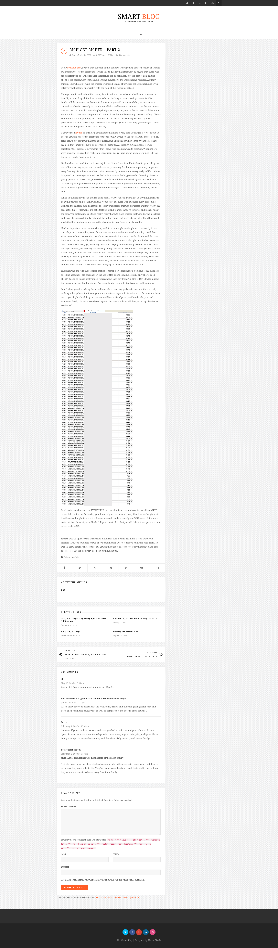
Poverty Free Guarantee (125, 631)
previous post (74, 67)
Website (65, 867)
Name (64, 854)
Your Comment (69, 806)
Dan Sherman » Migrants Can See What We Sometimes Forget (93, 698)
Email (116, 854)
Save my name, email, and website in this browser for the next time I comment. (104, 880)
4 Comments (124, 55)
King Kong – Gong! (70, 631)
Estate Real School (71, 749)
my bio (78, 132)
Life (77, 557)
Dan (73, 55)
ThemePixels (154, 940)
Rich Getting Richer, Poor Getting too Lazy (135, 618)
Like (112, 55)
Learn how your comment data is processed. (118, 897)
